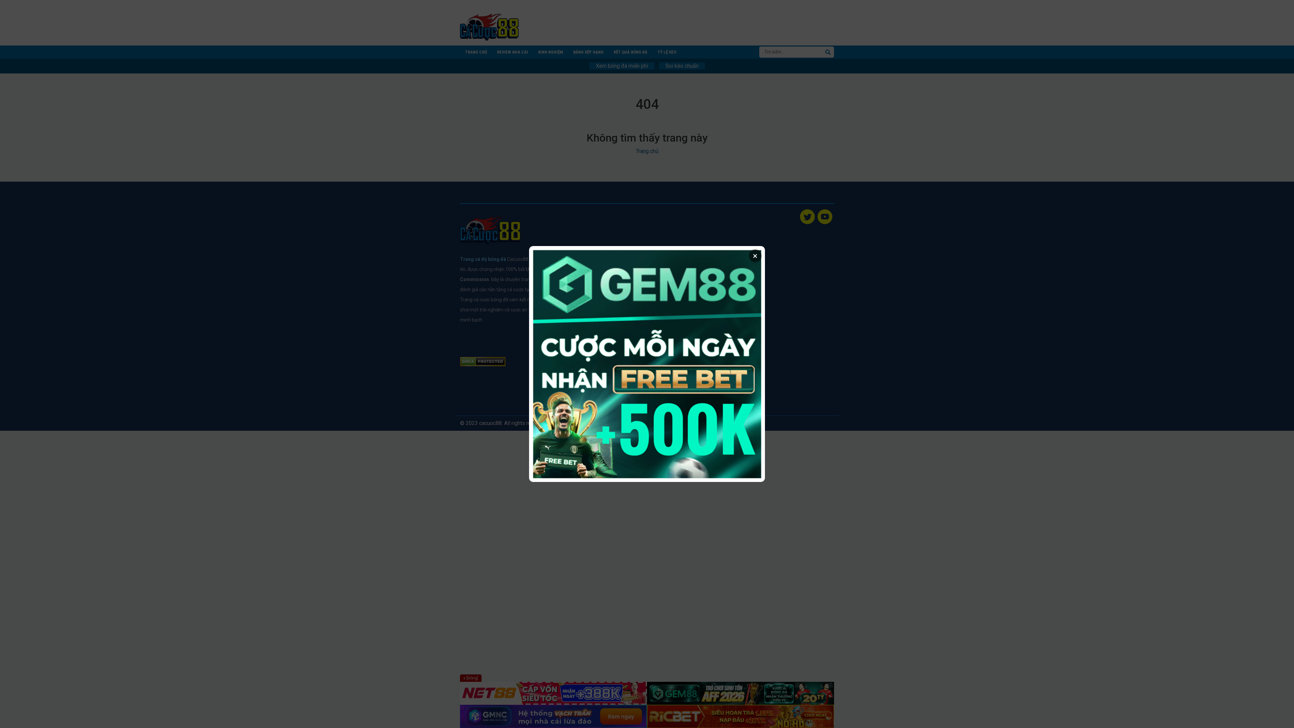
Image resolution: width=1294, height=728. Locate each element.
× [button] (755, 256)
